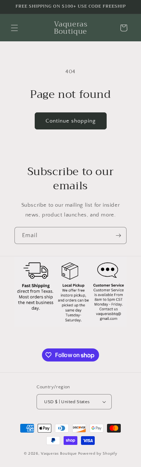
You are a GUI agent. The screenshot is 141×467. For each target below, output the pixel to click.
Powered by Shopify (98, 453)
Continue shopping (71, 121)
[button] (14, 28)
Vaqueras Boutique (59, 453)
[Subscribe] (118, 235)
